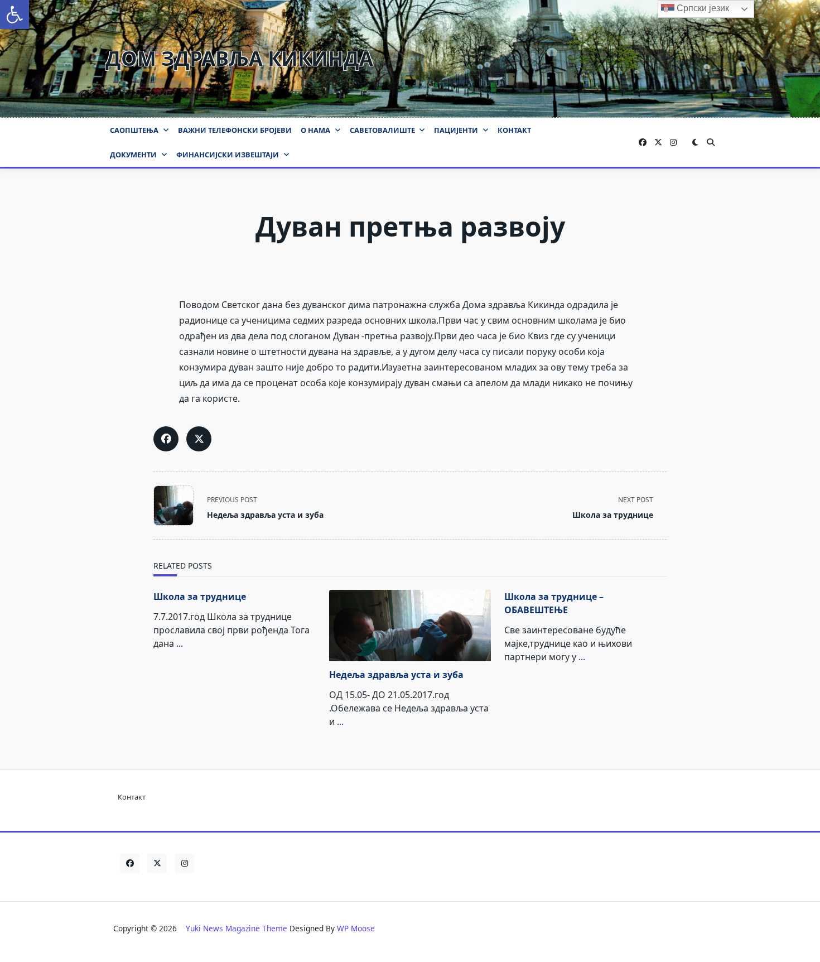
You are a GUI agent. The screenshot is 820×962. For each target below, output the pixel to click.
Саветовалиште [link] (382, 130)
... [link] (179, 643)
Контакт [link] (514, 130)
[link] (14, 14)
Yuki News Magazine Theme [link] (236, 928)
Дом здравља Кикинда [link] (239, 58)
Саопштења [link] (134, 130)
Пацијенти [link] (456, 130)
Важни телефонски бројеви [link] (235, 130)
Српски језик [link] (701, 8)
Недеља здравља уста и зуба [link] (396, 674)
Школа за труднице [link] (199, 596)
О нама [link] (315, 130)
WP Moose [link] (356, 928)
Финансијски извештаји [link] (227, 155)
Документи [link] (133, 155)
